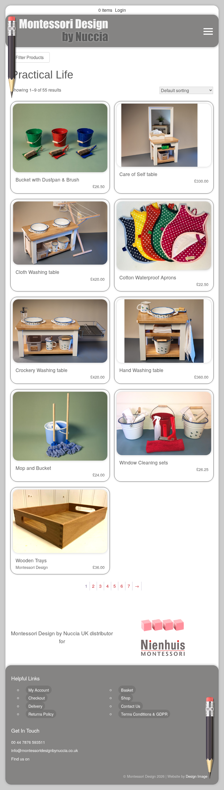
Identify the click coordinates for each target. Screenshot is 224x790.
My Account (38, 690)
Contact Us (130, 706)
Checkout (36, 698)
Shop (125, 698)
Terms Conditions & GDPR (144, 714)
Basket (127, 690)
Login (120, 10)
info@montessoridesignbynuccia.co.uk (44, 750)
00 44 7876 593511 (28, 742)
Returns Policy (41, 714)
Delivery (35, 706)
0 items (105, 10)
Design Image (196, 776)
